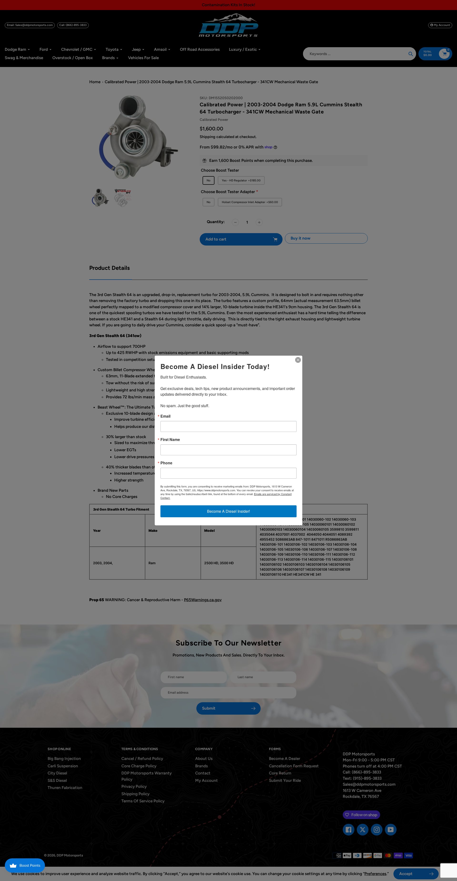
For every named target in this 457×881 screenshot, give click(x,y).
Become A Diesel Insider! (228, 511)
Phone (166, 463)
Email (165, 416)
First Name (170, 439)
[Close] (298, 360)
